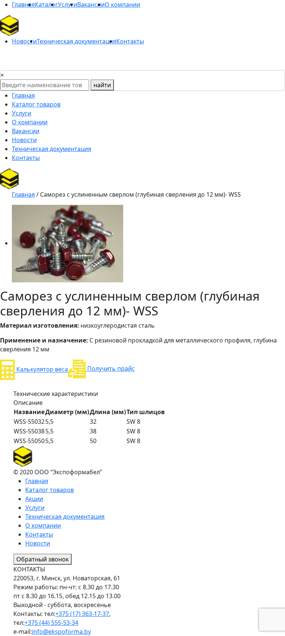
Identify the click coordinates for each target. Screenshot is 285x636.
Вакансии (91, 4)
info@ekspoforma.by (61, 631)
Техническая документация (76, 41)
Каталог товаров (36, 104)
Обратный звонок (42, 559)
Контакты (130, 41)
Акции (34, 499)
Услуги (67, 4)
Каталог (46, 4)
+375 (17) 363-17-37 (82, 614)
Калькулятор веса (41, 369)
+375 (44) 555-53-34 (51, 623)
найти (102, 85)
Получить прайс (110, 368)
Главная (23, 4)
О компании (122, 4)
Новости (24, 41)
